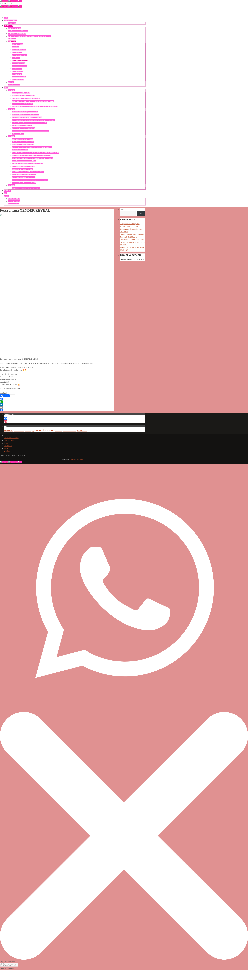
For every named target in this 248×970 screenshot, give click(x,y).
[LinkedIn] (57, 404)
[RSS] (20, 1)
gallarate (65, 431)
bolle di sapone (44, 430)
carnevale (57, 431)
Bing (33, 431)
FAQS (6, 448)
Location (7, 451)
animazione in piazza (19, 431)
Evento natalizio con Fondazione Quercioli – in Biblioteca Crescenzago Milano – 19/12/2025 (132, 237)
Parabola (72, 459)
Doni (61, 431)
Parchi (79, 431)
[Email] (57, 407)
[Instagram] (13, 1)
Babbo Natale (28, 431)
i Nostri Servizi (9, 440)
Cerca (122, 210)
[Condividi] (57, 410)
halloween (70, 431)
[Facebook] (4, 1)
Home (6, 435)
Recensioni (8, 446)
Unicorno (84, 431)
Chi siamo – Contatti (11, 438)
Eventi (6, 443)
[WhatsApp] (57, 401)
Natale (74, 431)
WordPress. (80, 459)
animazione (8, 431)
